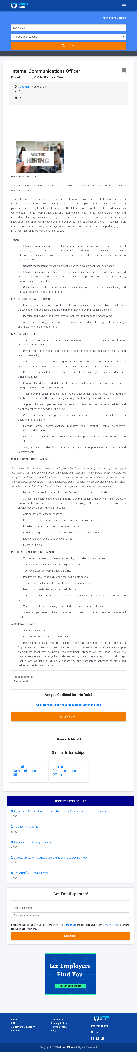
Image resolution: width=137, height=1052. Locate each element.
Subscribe (69, 936)
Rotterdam (24, 86)
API (13, 1023)
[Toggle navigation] (124, 5)
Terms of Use (69, 925)
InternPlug (66, 1047)
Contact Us (57, 1019)
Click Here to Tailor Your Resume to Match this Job (68, 704)
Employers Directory (23, 1027)
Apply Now (67, 716)
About (14, 1019)
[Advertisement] (94, 134)
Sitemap (15, 1030)
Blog (53, 1030)
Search (70, 45)
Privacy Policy (110, 925)
